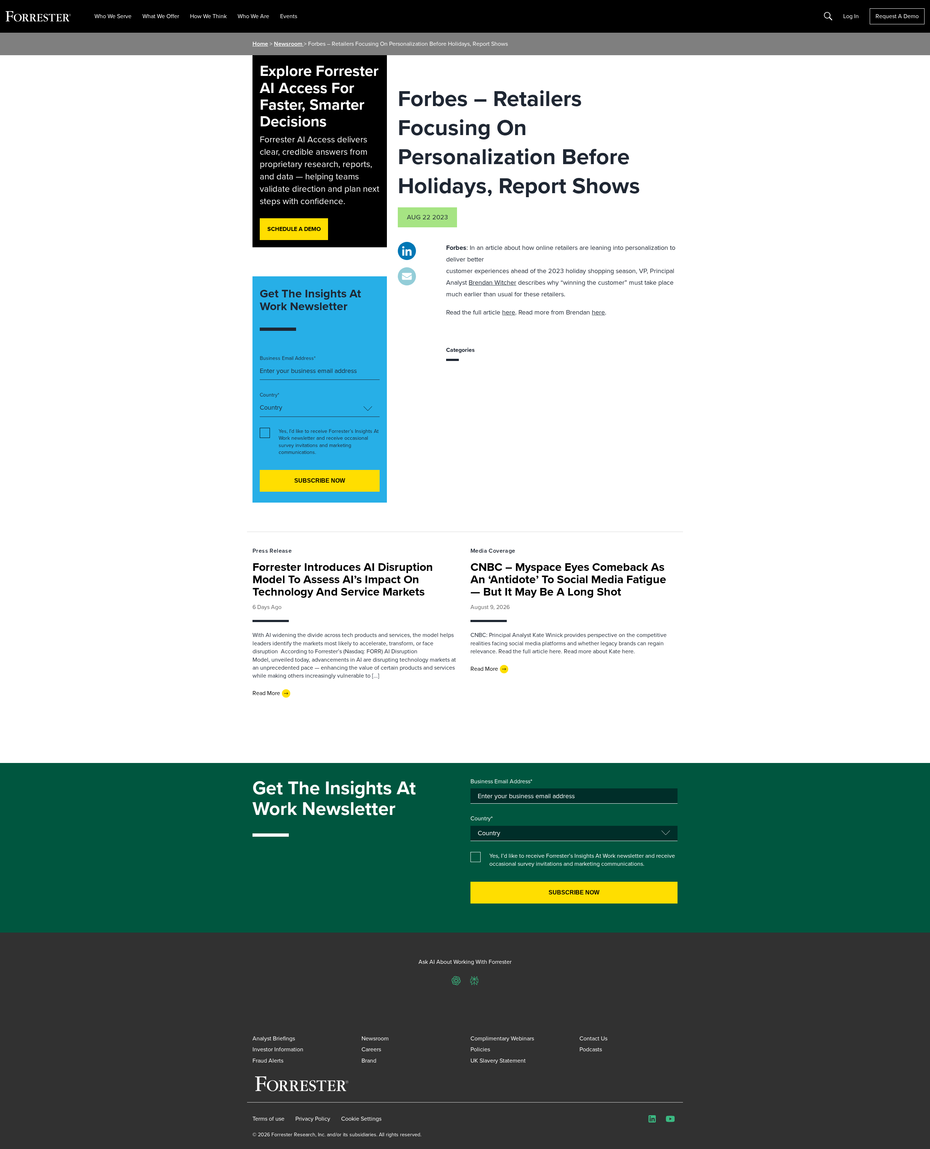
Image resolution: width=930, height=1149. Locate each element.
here (508, 312)
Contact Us (593, 1038)
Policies (480, 1049)
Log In (851, 16)
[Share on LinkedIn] (407, 251)
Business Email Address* (288, 358)
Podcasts (590, 1049)
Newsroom (289, 44)
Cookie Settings (361, 1119)
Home (260, 44)
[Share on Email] (407, 276)
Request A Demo (897, 16)
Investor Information (277, 1049)
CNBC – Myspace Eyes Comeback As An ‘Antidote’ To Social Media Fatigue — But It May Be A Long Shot (568, 579)
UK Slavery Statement (498, 1060)
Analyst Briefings (273, 1038)
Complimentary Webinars (502, 1038)
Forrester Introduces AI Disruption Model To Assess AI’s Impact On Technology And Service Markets (342, 579)
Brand (368, 1060)
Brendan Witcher (492, 282)
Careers (371, 1049)
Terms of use (268, 1119)
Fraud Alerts (267, 1060)
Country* (269, 395)
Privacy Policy (312, 1119)
